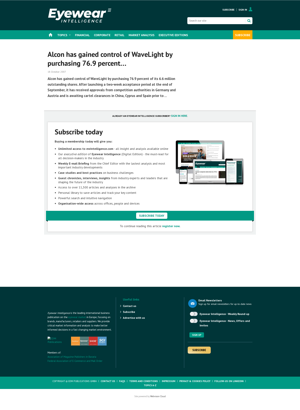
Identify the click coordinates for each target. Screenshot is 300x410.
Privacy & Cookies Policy (194, 381)
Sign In (243, 9)
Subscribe (228, 9)
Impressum (168, 381)
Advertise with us (134, 317)
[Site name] (67, 309)
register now (171, 226)
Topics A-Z (150, 385)
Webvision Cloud (158, 396)
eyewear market (77, 317)
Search (249, 20)
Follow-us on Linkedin (229, 381)
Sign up (196, 334)
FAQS (122, 381)
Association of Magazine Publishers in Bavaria (72, 356)
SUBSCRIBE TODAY (151, 216)
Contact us (129, 306)
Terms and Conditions (143, 381)
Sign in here (179, 115)
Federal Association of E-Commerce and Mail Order (75, 361)
